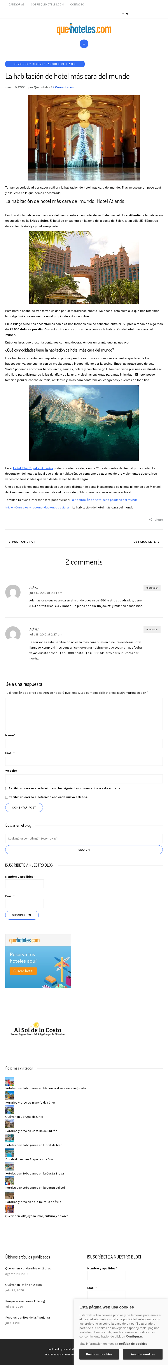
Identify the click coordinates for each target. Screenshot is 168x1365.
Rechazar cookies (99, 1354)
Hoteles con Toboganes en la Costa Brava (34, 1173)
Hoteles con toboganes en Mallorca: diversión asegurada (45, 1088)
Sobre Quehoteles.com (47, 4)
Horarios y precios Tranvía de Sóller (30, 1102)
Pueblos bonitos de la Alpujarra (27, 1317)
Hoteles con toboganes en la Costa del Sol (35, 1188)
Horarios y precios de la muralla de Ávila (33, 1202)
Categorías (16, 4)
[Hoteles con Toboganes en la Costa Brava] (9, 1166)
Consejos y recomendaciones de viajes (45, 64)
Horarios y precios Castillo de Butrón (31, 1131)
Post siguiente (144, 542)
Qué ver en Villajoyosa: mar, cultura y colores (36, 1216)
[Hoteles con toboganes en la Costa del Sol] (9, 1180)
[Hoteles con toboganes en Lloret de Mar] (9, 1138)
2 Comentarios (63, 87)
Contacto (77, 4)
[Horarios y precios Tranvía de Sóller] (9, 1095)
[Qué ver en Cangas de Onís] (9, 1109)
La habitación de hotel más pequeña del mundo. (104, 500)
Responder (152, 588)
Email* (10, 896)
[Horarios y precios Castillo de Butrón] (9, 1123)
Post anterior (23, 542)
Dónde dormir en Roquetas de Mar (29, 1159)
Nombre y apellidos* (20, 877)
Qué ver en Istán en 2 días (23, 1285)
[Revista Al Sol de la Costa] (38, 1030)
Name (10, 735)
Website (11, 771)
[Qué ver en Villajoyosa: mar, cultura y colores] (9, 1208)
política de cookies (133, 1343)
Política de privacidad (61, 1349)
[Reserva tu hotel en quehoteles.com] (38, 961)
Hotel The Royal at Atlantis (33, 468)
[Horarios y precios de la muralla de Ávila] (9, 1194)
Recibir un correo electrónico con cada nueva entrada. (48, 797)
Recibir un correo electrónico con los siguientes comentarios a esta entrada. (65, 788)
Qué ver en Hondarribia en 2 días (28, 1268)
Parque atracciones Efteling (25, 1301)
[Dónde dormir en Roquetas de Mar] (9, 1152)
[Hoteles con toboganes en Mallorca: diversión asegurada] (9, 1081)
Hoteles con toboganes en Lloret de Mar (33, 1145)
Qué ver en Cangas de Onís (24, 1117)
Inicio (9, 507)
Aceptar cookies (143, 1354)
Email (10, 753)
